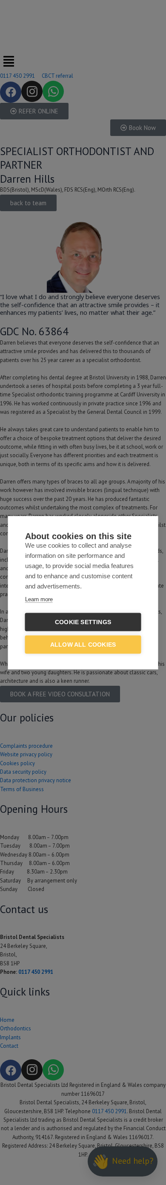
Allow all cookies (83, 644)
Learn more (39, 599)
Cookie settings (83, 622)
